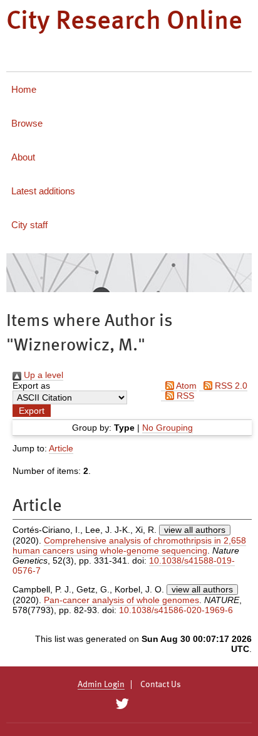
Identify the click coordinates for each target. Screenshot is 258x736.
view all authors (194, 530)
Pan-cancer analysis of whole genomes (121, 600)
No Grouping (167, 428)
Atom (185, 386)
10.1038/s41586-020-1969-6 (176, 610)
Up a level (42, 375)
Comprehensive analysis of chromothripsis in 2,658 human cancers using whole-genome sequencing (129, 545)
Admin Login (101, 684)
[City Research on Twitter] (122, 704)
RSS (184, 396)
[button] (32, 410)
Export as (31, 386)
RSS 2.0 (229, 386)
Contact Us (160, 684)
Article (61, 448)
